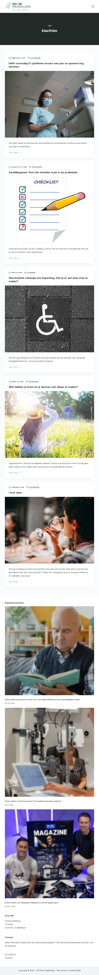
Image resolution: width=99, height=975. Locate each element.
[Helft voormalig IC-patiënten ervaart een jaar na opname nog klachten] (49, 104)
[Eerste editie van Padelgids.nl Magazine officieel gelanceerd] (49, 853)
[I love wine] (49, 530)
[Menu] (93, 6)
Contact (9, 958)
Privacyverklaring (12, 921)
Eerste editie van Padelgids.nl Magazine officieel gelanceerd (31, 903)
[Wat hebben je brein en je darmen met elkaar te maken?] (49, 424)
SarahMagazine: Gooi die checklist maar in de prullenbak (43, 172)
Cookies (9, 924)
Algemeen (31, 273)
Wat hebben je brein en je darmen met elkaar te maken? (43, 386)
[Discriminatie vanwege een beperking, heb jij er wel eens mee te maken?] (49, 318)
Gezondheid (35, 58)
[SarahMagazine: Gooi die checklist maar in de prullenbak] (49, 210)
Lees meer (13, 152)
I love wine (15, 492)
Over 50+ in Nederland (15, 927)
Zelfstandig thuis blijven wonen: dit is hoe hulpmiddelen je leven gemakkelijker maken (42, 699)
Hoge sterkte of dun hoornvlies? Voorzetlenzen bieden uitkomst (33, 801)
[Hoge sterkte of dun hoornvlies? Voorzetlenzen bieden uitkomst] (49, 752)
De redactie (10, 954)
